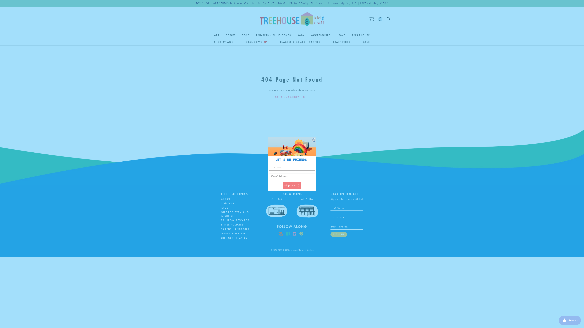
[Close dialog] (313, 140)
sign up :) (292, 185)
